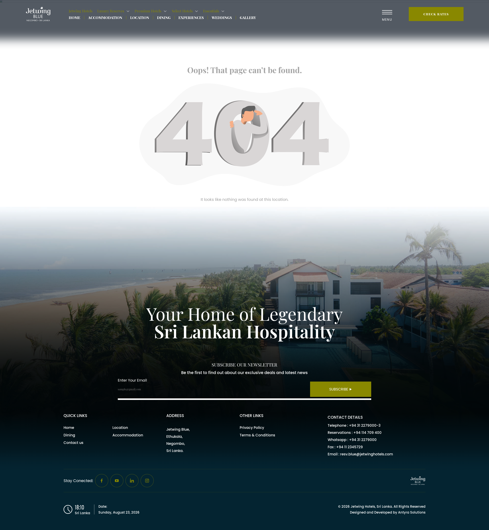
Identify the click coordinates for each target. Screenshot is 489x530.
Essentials (211, 11)
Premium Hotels (148, 11)
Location (139, 17)
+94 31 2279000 (363, 439)
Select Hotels (182, 11)
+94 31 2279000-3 (365, 425)
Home (74, 17)
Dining (164, 17)
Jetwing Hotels (80, 11)
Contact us (73, 442)
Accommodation (105, 17)
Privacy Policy (252, 427)
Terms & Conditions (257, 435)
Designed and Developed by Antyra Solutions (387, 512)
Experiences (191, 17)
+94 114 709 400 (367, 432)
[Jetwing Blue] (39, 14)
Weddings (222, 17)
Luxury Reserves (110, 11)
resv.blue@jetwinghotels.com (366, 454)
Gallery (248, 17)
